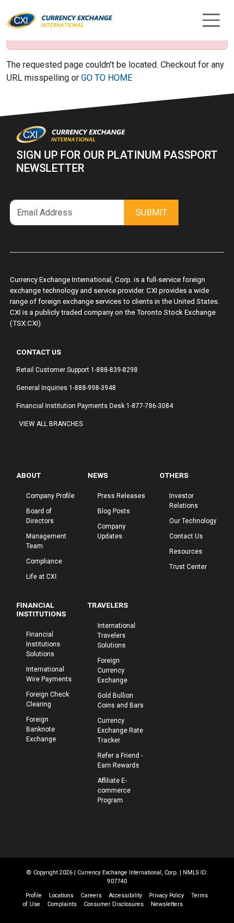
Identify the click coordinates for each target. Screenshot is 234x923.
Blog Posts (113, 511)
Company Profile (50, 496)
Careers (91, 895)
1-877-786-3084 (149, 406)
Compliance (44, 561)
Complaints (62, 904)
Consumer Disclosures (114, 904)
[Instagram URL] (24, 445)
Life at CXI (41, 576)
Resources (185, 551)
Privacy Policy (166, 895)
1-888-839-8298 (114, 370)
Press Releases (121, 496)
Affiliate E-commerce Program (114, 790)
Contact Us (186, 536)
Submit (151, 212)
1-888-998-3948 (92, 388)
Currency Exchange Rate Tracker (120, 730)
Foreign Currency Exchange (112, 670)
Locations (61, 895)
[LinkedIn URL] (35, 445)
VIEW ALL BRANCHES (51, 424)
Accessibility (125, 895)
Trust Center (188, 567)
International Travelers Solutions (116, 635)
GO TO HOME (106, 78)
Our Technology (193, 521)
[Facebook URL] (19, 445)
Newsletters (167, 904)
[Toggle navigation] (211, 20)
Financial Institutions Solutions (43, 644)
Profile (34, 895)
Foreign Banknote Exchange (41, 729)
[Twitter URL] (30, 445)
